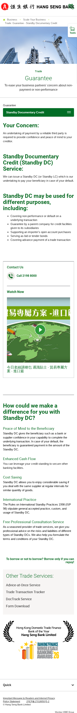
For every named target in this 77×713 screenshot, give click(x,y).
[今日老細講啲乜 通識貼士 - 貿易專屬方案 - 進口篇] (40, 330)
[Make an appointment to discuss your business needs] (71, 6)
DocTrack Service (19, 599)
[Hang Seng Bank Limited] (37, 6)
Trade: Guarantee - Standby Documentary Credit (31, 23)
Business (12, 19)
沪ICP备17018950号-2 (37, 701)
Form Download (18, 606)
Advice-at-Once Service (23, 585)
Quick (7, 685)
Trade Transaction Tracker (25, 592)
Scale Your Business (34, 19)
